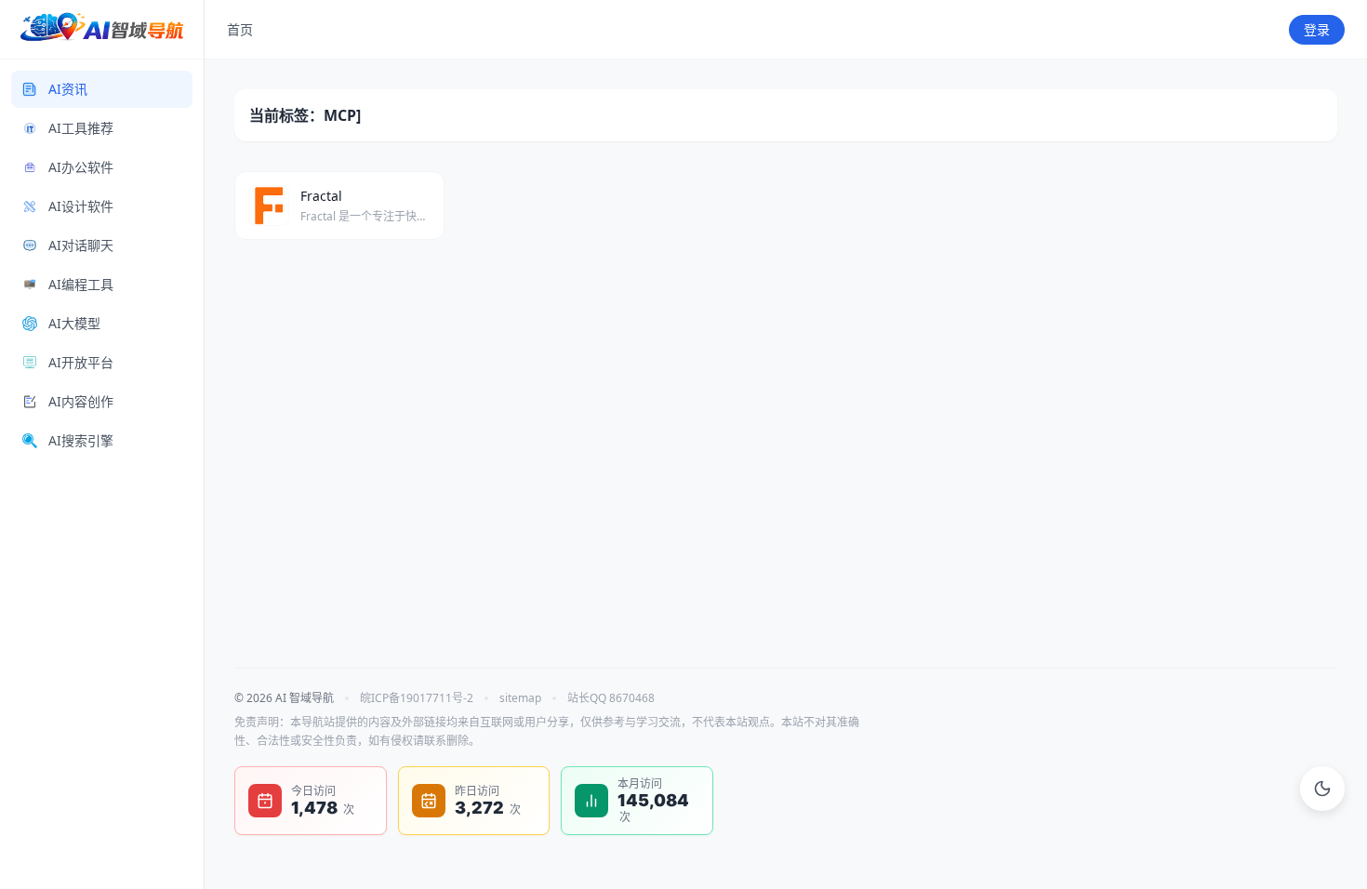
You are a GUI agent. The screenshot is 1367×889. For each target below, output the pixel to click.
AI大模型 (74, 323)
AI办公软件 (80, 167)
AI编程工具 (80, 284)
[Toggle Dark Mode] (1322, 788)
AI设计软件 (80, 206)
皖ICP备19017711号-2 (416, 698)
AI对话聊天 (80, 245)
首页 (240, 29)
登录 (1317, 29)
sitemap (520, 698)
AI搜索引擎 (80, 440)
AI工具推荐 (80, 128)
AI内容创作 (80, 401)
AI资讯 (67, 89)
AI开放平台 (80, 362)
